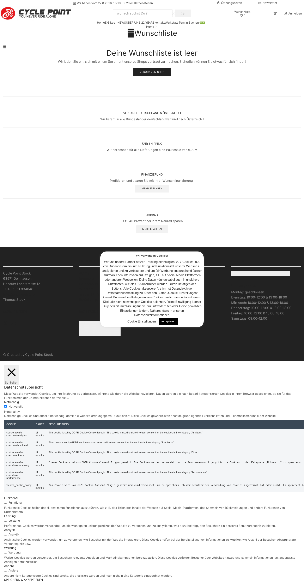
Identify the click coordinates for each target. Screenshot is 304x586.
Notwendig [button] (11, 402)
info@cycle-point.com (20, 294)
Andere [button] (9, 566)
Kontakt (159, 22)
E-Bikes (110, 22)
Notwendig (15, 406)
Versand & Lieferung (94, 294)
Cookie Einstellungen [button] (141, 321)
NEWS (121, 22)
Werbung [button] (10, 548)
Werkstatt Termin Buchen (184, 22)
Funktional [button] (11, 498)
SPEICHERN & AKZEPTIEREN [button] (23, 579)
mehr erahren (152, 228)
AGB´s (84, 273)
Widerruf (86, 289)
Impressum (87, 278)
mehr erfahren (152, 188)
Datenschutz (89, 284)
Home (101, 22)
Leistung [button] (10, 516)
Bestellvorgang (91, 300)
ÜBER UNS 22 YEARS (140, 22)
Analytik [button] (9, 530)
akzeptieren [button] (168, 321)
